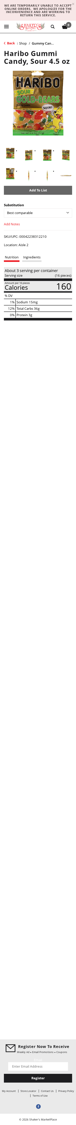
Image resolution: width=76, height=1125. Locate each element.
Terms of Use (40, 1095)
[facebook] (38, 1106)
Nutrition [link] (12, 257)
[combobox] (38, 213)
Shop (23, 43)
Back (10, 43)
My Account (9, 1091)
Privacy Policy (66, 1091)
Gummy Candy (43, 43)
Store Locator (28, 1091)
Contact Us (47, 1091)
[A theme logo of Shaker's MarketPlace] (30, 26)
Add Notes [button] (12, 224)
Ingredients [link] (32, 257)
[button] (10, 153)
